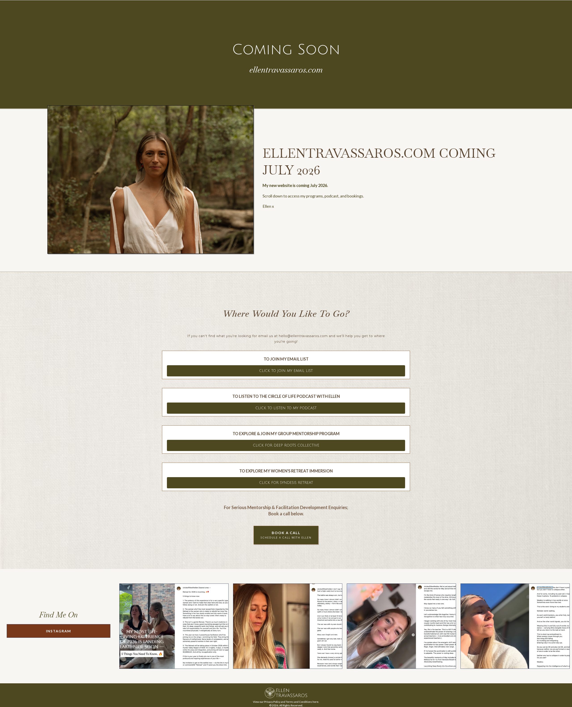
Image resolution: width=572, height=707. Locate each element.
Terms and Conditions (299, 701)
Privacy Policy (272, 701)
